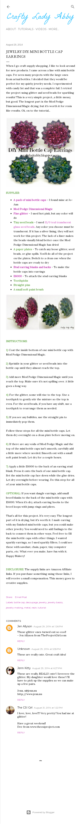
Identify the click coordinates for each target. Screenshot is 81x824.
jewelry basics (55, 602)
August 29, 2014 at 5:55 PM (46, 649)
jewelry (43, 602)
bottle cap (19, 602)
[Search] (72, 6)
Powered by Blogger (43, 812)
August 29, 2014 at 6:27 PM (47, 668)
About (11, 29)
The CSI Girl (24, 707)
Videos (41, 29)
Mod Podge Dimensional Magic (33, 209)
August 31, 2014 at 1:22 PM (48, 707)
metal (27, 607)
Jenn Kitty (24, 668)
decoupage (32, 602)
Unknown (23, 649)
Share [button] (9, 597)
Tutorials (26, 29)
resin (34, 607)
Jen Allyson (24, 626)
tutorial (42, 607)
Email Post (21, 597)
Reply (21, 641)
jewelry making (14, 607)
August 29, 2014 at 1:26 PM (48, 626)
